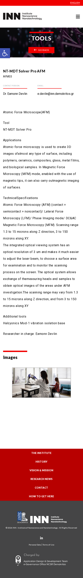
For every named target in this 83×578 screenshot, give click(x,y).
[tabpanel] (41, 383)
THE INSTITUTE (41, 453)
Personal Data (35, 545)
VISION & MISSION (41, 470)
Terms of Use (48, 545)
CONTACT (41, 487)
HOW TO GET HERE (41, 496)
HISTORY (41, 461)
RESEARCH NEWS (41, 479)
